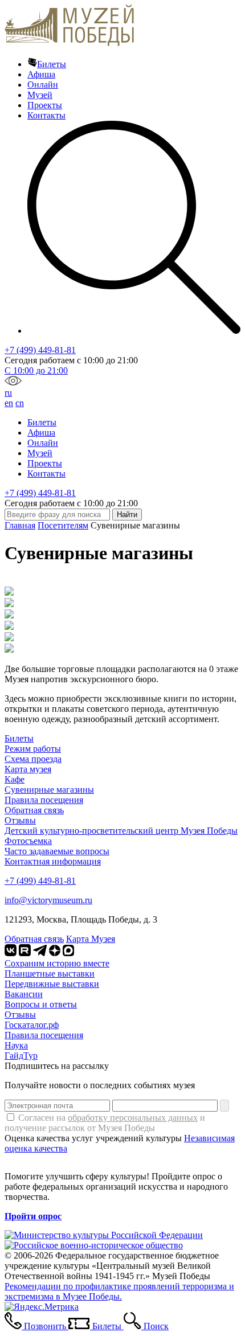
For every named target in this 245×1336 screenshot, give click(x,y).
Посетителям (63, 525)
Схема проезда (33, 759)
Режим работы (33, 748)
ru (8, 392)
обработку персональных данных (133, 1117)
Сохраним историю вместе (57, 963)
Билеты (51, 64)
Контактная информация (53, 861)
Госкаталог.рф (32, 1025)
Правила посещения (44, 800)
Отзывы (20, 820)
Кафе (14, 779)
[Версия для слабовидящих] (13, 382)
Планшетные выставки (50, 973)
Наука (16, 1045)
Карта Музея (90, 939)
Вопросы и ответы (41, 1004)
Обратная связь (34, 810)
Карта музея (28, 769)
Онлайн (42, 84)
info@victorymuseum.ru (48, 900)
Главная (20, 525)
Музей (39, 95)
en (9, 403)
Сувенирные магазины (49, 789)
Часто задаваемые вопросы (57, 851)
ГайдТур (21, 1055)
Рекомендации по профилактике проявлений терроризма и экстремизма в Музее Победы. (119, 1291)
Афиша (41, 74)
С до (36, 370)
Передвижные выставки (52, 984)
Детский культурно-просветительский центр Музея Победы (121, 830)
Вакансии (24, 994)
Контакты (46, 115)
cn (19, 403)
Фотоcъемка (28, 841)
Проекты (44, 105)
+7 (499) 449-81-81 (40, 350)
